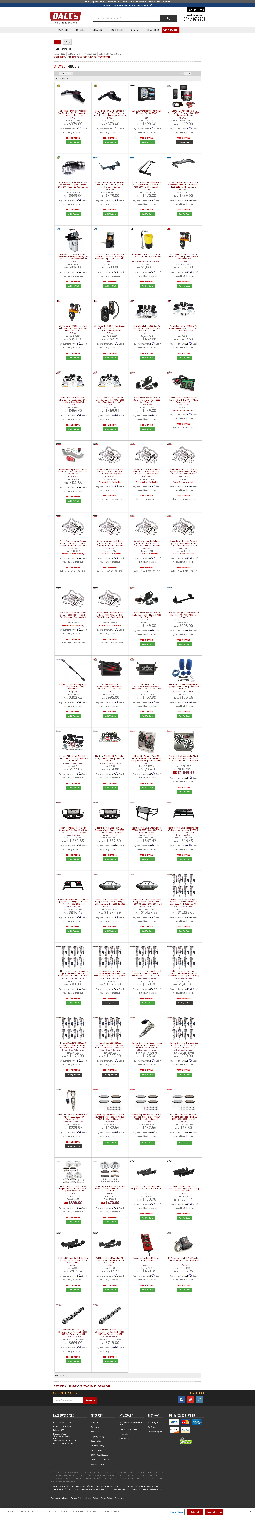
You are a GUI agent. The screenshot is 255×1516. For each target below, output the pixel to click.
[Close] (251, 1512)
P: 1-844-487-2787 (62, 1422)
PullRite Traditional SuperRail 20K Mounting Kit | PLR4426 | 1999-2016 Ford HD (110, 1260)
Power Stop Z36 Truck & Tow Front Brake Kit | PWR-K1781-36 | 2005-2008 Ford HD (109, 1188)
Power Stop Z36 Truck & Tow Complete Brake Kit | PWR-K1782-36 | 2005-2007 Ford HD (73, 1188)
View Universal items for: (82, 1385)
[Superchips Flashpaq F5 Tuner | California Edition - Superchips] (132, 1233)
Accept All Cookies (214, 1512)
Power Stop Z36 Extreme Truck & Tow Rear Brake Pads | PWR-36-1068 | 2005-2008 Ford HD (146, 1117)
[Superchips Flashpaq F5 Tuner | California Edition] (147, 1255)
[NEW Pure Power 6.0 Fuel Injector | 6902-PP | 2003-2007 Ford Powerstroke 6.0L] (73, 1111)
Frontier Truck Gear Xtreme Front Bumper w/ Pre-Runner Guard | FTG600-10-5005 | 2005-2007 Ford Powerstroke (147, 901)
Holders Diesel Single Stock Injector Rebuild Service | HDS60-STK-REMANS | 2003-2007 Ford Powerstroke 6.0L (146, 1045)
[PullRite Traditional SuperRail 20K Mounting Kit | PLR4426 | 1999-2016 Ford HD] (110, 1255)
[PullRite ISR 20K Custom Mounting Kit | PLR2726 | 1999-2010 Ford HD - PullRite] (132, 1162)
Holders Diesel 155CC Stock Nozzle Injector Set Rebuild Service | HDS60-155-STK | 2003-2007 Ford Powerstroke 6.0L (73, 973)
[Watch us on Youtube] (190, 1399)
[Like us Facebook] (181, 1399)
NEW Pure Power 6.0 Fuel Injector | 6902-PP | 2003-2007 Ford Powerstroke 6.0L (73, 1117)
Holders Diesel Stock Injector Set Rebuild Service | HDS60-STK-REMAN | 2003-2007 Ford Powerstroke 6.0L (183, 1045)
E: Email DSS (58, 1430)
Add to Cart (73, 859)
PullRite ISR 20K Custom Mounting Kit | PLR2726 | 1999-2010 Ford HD (146, 1187)
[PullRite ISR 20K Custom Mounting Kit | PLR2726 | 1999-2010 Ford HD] (147, 1183)
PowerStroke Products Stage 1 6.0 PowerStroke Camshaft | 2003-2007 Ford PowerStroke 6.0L (73, 1332)
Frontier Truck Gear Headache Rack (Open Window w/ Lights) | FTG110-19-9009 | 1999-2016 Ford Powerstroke (73, 901)
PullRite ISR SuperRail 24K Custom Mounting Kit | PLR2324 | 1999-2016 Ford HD (73, 1260)
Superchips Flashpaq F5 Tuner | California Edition (146, 1259)
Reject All (195, 1512)
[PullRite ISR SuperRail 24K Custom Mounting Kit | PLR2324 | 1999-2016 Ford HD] (73, 1255)
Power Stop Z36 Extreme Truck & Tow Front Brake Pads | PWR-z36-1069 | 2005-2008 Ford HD (110, 1117)
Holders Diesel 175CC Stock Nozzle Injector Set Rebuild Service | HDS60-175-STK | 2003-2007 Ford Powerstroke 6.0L (146, 973)
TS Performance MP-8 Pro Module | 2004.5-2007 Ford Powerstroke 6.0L (183, 1259)
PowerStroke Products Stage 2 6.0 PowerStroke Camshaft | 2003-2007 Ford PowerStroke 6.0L (110, 1332)
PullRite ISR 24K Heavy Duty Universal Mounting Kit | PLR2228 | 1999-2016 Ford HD (183, 1188)
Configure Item (110, 1003)
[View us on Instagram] (199, 1399)
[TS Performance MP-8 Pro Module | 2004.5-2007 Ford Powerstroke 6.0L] (184, 1255)
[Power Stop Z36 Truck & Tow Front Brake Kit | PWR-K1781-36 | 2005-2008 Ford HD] (110, 1183)
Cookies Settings (176, 1512)
